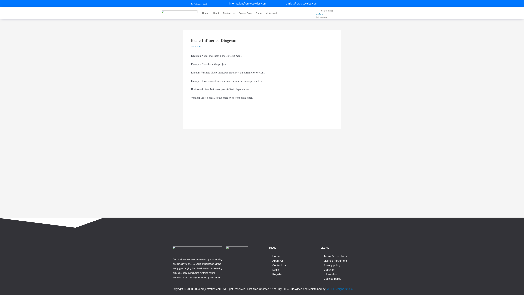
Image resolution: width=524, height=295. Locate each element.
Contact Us (229, 13)
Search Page (245, 13)
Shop (259, 13)
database (196, 46)
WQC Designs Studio (340, 288)
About (215, 13)
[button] (272, 13)
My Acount (271, 13)
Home (205, 13)
